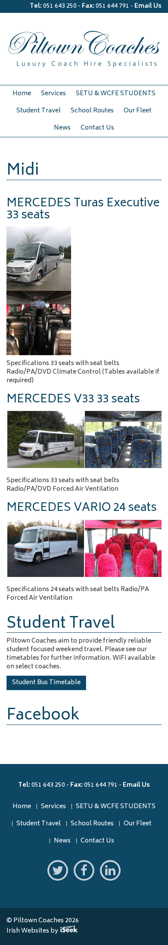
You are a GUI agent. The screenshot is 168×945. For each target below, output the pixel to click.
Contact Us (97, 128)
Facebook (42, 716)
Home (21, 93)
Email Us (148, 6)
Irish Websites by (43, 931)
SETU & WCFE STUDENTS (116, 93)
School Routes (92, 111)
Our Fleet (138, 111)
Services (53, 93)
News (62, 128)
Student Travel (38, 111)
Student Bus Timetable (46, 682)
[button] (45, 439)
